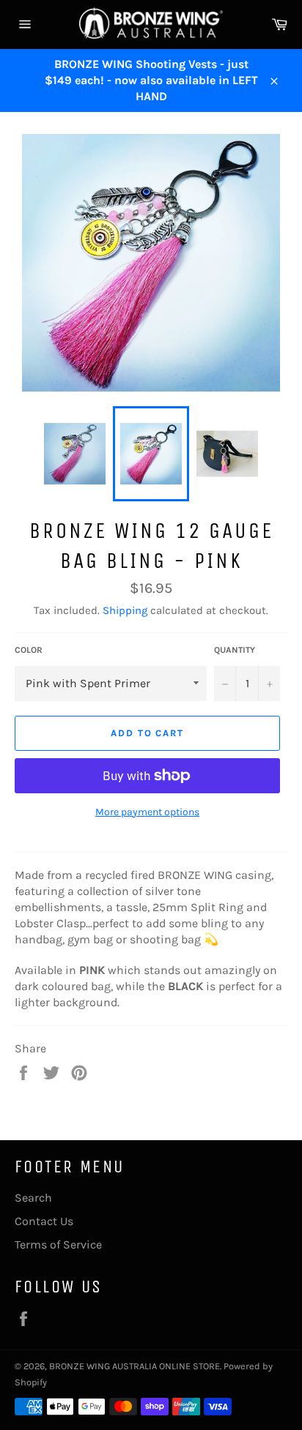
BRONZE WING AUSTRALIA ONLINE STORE (134, 1365)
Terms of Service (58, 1244)
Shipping (125, 610)
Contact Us (44, 1221)
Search (33, 1198)
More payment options (147, 812)
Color (29, 650)
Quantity (234, 650)
